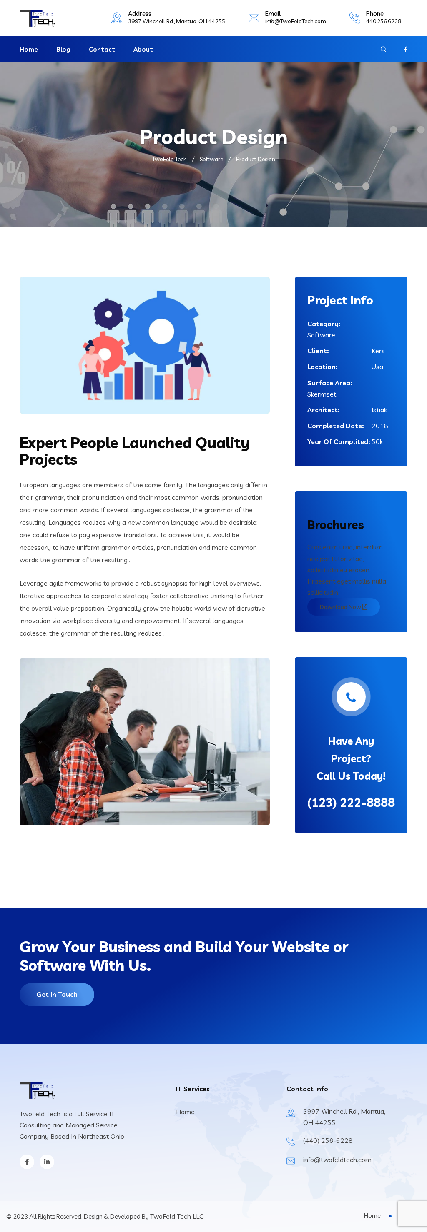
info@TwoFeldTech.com (295, 21)
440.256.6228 (383, 21)
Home (29, 49)
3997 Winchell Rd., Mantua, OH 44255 (176, 21)
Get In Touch (57, 994)
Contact (102, 49)
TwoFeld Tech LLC (176, 1216)
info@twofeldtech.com (337, 1159)
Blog (63, 49)
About (143, 49)
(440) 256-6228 (328, 1140)
